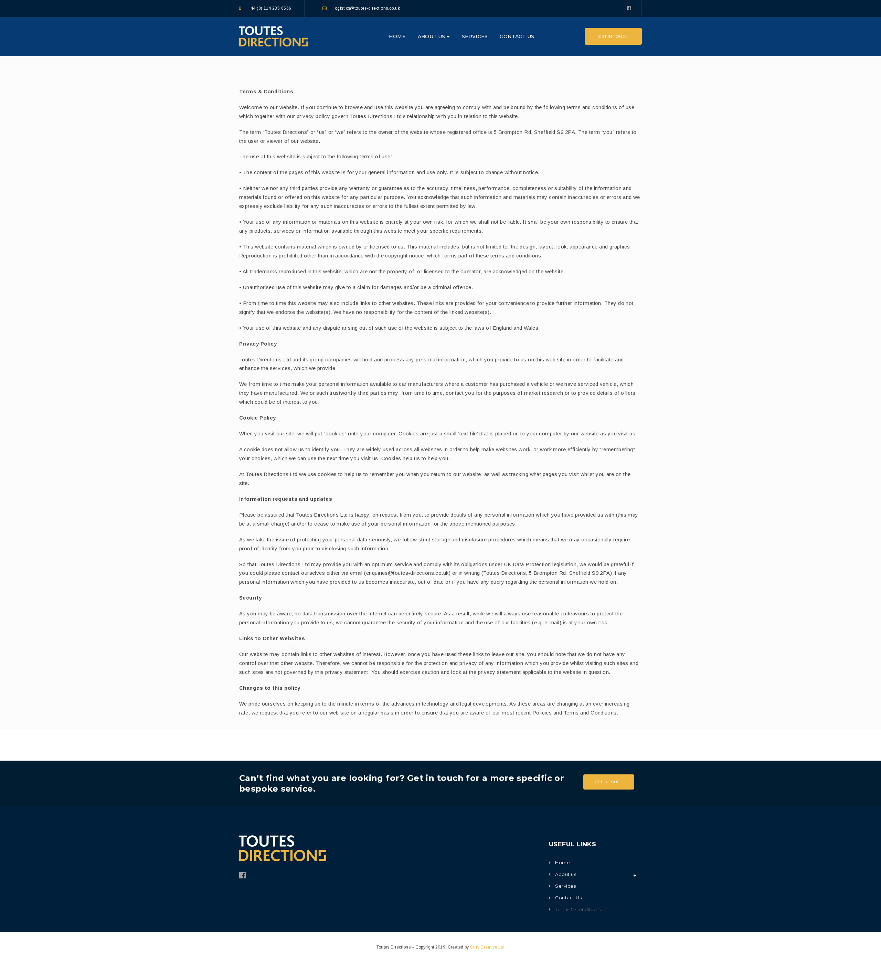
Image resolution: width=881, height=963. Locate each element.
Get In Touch (613, 36)
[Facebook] (629, 8)
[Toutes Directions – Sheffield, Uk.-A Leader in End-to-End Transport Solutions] (273, 36)
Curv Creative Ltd (487, 947)
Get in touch (609, 782)
